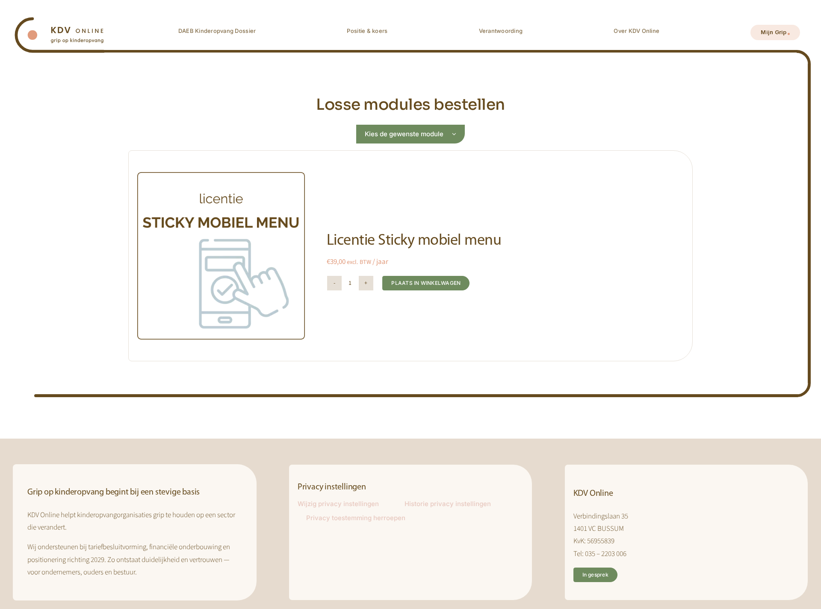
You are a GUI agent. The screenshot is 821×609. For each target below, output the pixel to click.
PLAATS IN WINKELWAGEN (426, 283)
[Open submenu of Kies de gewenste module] (458, 134)
